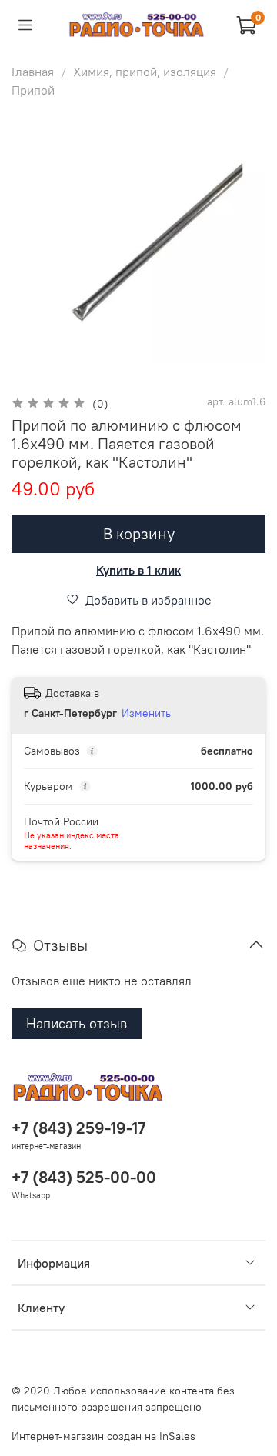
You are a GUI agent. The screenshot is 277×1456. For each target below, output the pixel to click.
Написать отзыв (76, 1023)
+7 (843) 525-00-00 (84, 1177)
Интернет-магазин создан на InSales (103, 1436)
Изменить (146, 713)
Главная (33, 71)
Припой (33, 90)
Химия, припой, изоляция (144, 71)
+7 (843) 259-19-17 (78, 1128)
